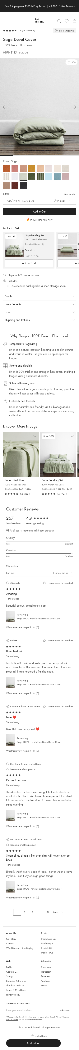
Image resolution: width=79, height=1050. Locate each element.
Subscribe (64, 1010)
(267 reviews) (28, 30)
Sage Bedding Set (34, 235)
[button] (72, 62)
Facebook (46, 967)
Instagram (46, 971)
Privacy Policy (13, 994)
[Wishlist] (67, 21)
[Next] (73, 107)
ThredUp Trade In (15, 985)
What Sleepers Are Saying (19, 948)
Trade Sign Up (48, 938)
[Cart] (74, 21)
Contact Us (11, 971)
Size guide (69, 194)
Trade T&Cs (47, 952)
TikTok (44, 985)
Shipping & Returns (16, 981)
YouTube (45, 981)
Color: (10, 161)
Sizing (9, 976)
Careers (10, 943)
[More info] (43, 244)
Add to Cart (39, 211)
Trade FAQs (47, 948)
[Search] (59, 21)
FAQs (9, 967)
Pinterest (45, 976)
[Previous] (6, 107)
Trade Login (47, 943)
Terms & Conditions (16, 990)
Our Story (11, 938)
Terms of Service (12, 1019)
